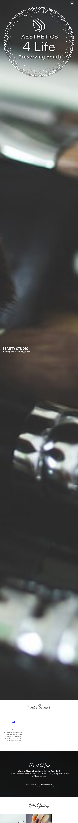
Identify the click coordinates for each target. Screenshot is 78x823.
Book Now (30, 784)
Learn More (46, 784)
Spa (13, 729)
